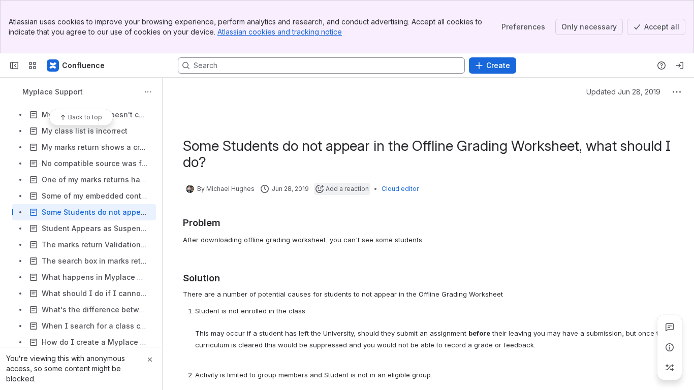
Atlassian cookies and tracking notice (279, 31)
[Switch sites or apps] (32, 65)
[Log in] (680, 65)
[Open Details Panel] (669, 347)
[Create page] (669, 368)
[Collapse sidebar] (14, 65)
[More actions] (148, 92)
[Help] (661, 65)
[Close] (150, 359)
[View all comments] (669, 327)
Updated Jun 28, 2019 (623, 91)
